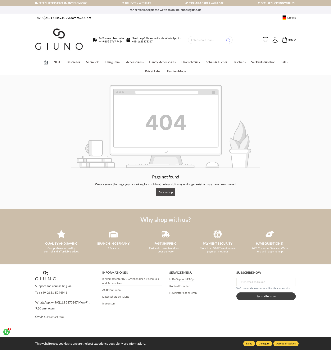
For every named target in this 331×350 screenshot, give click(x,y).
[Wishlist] (265, 40)
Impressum (109, 303)
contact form (57, 316)
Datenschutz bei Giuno (115, 296)
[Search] (228, 40)
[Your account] (275, 40)
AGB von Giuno (111, 289)
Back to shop (166, 192)
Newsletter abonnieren (183, 292)
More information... (133, 343)
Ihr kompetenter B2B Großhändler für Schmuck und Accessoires (130, 281)
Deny (249, 343)
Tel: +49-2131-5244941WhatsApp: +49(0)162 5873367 (56, 297)
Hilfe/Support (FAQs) (181, 279)
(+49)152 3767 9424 (110, 41)
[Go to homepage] (59, 40)
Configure (264, 343)
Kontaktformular (179, 286)
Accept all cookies (286, 343)
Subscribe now (266, 296)
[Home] (46, 62)
